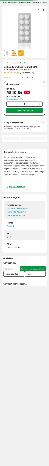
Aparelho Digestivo (25, 2)
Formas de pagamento (14, 99)
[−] (10, 103)
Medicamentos (12, 2)
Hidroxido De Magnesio (17, 208)
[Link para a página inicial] (4, 3)
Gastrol (10, 226)
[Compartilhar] (43, 10)
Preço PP (14, 84)
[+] (39, 103)
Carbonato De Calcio (16, 215)
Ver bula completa (17, 186)
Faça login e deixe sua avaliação (33, 269)
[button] (24, 28)
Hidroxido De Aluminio (17, 212)
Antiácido (36, 2)
